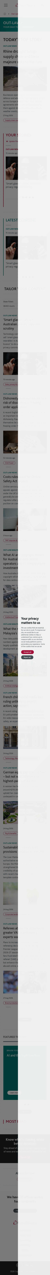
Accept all (27, 652)
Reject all (27, 657)
